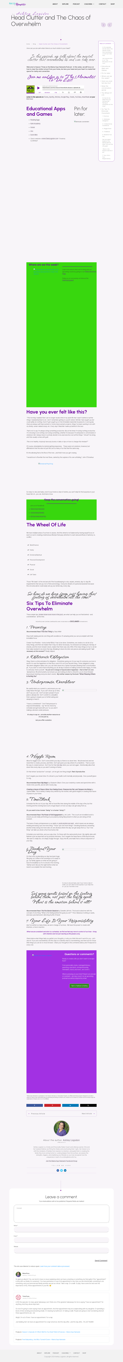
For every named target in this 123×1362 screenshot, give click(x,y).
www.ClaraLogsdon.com (50, 138)
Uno (31, 131)
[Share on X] (88, 1105)
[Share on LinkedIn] (70, 1105)
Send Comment (101, 1261)
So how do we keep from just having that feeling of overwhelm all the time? (107, 102)
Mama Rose (25, 1273)
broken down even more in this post (51, 614)
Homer (32, 127)
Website (16, 1246)
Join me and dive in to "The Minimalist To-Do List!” (107, 61)
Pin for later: (106, 73)
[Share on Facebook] (34, 1105)
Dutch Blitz (34, 135)
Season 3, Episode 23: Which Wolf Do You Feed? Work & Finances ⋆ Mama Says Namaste (51, 1332)
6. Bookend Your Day (107, 135)
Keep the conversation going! (106, 88)
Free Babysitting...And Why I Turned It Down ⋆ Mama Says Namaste (43, 1339)
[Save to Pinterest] (52, 1105)
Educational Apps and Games (106, 68)
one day (59, 765)
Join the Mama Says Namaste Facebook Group (61, 1161)
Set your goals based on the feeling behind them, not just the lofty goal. (107, 143)
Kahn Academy (35, 124)
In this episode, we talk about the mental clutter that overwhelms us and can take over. (107, 51)
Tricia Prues (25, 1296)
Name (16, 1225)
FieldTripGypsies (67, 280)
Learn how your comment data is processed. (55, 1266)
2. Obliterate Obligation (106, 119)
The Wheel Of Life (107, 94)
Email (16, 1236)
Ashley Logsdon (71, 1140)
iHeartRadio (86, 97)
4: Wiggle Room (107, 128)
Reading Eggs (35, 120)
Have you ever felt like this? (107, 82)
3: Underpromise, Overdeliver (107, 124)
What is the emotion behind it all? (107, 150)
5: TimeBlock (106, 131)
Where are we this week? (107, 77)
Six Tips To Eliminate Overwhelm (106, 111)
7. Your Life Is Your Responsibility (106, 157)
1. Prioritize (105, 116)
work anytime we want (66, 823)
